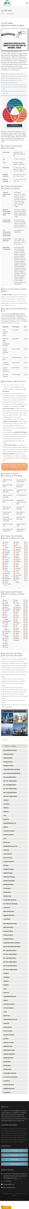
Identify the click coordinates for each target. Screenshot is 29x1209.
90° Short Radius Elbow (9, 781)
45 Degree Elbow (8, 758)
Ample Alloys (6, 385)
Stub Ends (6, 850)
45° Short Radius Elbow (9, 788)
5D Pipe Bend (7, 892)
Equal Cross (6, 842)
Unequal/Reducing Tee (9, 823)
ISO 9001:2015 (16, 385)
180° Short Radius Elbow (10, 796)
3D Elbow (5, 807)
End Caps (5, 865)
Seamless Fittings (8, 869)
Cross (5, 838)
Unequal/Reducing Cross (10, 846)
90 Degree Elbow (8, 761)
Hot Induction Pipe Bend (10, 903)
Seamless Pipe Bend (9, 880)
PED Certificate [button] (14, 1164)
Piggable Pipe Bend (8, 915)
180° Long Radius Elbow (10, 792)
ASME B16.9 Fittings (9, 877)
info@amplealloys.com (14, 469)
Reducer (5, 827)
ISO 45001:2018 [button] (14, 1159)
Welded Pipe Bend (8, 884)
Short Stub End (7, 857)
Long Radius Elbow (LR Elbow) (11, 769)
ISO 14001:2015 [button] (14, 1155)
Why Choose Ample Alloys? (10, 82)
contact (19, 321)
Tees (4, 815)
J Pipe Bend (6, 907)
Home (2, 13)
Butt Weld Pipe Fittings (10, 750)
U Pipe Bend (6, 919)
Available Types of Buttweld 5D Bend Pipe (14, 84)
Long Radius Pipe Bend (9, 900)
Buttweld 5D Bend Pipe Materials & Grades (14, 76)
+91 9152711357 (7, 1181)
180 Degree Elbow (8, 765)
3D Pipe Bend (7, 888)
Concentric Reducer (9, 831)
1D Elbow (5, 800)
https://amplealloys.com (9, 1187)
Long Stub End (7, 854)
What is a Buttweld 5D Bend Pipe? (12, 78)
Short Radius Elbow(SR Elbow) (11, 773)
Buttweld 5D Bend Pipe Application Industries (15, 95)
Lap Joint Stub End (8, 861)
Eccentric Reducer (8, 834)
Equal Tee (6, 819)
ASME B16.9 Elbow (8, 754)
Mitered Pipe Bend (8, 911)
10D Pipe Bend (7, 896)
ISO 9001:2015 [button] (14, 1150)
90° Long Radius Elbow (9, 777)
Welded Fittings (7, 873)
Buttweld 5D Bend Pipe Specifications (13, 74)
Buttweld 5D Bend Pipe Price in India (13, 80)
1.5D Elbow (6, 804)
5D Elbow (5, 811)
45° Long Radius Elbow (9, 784)
